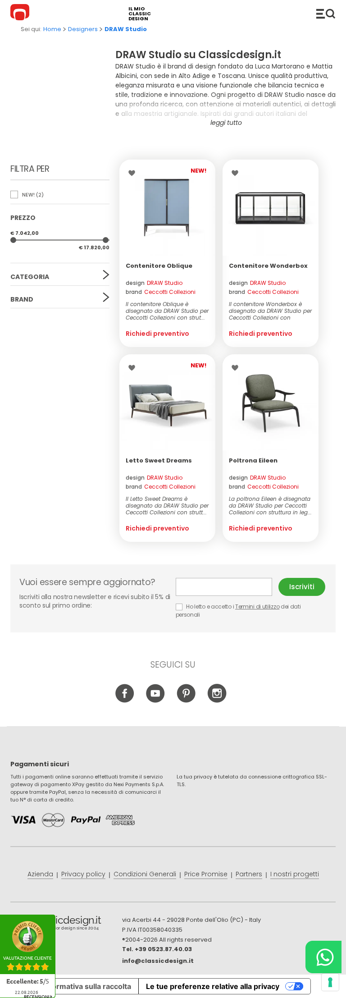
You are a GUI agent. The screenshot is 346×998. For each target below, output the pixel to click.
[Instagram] (217, 701)
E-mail (227, 587)
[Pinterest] (186, 701)
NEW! (32, 194)
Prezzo (23, 217)
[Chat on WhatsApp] (323, 957)
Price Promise (206, 874)
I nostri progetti (294, 874)
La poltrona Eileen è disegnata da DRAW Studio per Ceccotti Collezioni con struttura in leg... (270, 505)
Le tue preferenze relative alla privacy (212, 986)
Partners (249, 874)
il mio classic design (139, 13)
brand (161, 292)
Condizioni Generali (145, 874)
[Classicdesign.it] (21, 13)
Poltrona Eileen (253, 460)
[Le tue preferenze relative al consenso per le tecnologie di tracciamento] (330, 982)
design (154, 283)
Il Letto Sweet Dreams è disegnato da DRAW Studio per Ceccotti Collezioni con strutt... (167, 505)
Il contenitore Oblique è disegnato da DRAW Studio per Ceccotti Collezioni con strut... (167, 311)
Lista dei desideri (134, 173)
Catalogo (326, 13)
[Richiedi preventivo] (167, 208)
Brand (21, 299)
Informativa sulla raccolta (87, 986)
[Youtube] (156, 701)
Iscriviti (301, 586)
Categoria (29, 276)
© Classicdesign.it (66, 924)
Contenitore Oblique (159, 265)
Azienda (40, 874)
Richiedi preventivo (157, 333)
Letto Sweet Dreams (159, 460)
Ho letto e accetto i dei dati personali (238, 610)
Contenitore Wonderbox (268, 265)
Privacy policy (83, 874)
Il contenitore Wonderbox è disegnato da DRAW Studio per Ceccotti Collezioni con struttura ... (270, 311)
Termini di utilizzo (257, 606)
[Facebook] (125, 701)
